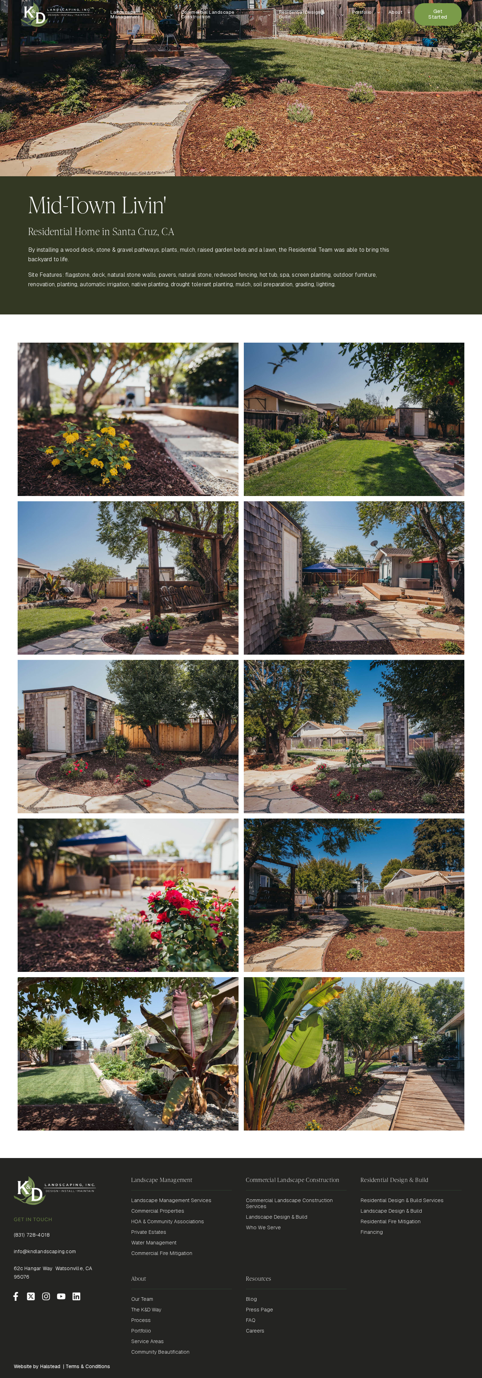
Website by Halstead (37, 1366)
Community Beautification (160, 1352)
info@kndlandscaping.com (45, 1251)
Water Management (153, 1243)
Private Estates (148, 1232)
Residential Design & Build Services (402, 1201)
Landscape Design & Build (276, 1217)
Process (141, 1320)
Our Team (142, 1299)
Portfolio (141, 1331)
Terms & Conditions (88, 1366)
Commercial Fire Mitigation (161, 1253)
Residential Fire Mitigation (391, 1222)
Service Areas (147, 1342)
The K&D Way (146, 1310)
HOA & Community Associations (167, 1222)
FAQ (250, 1320)
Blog (251, 1299)
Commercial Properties (157, 1211)
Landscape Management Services (171, 1201)
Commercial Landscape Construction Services (289, 1203)
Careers (255, 1331)
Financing (372, 1232)
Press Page (259, 1310)
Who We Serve (263, 1228)
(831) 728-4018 (32, 1235)
